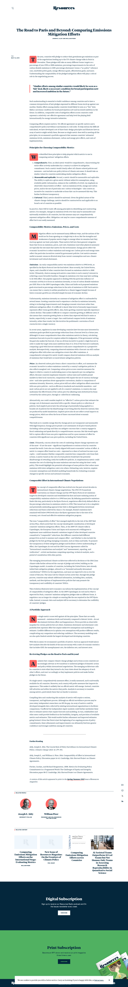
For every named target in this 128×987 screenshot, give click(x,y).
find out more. (99, 980)
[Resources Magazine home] (64, 8)
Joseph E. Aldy (57, 38)
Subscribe (64, 913)
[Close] (109, 980)
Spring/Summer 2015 (75, 779)
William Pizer (71, 38)
